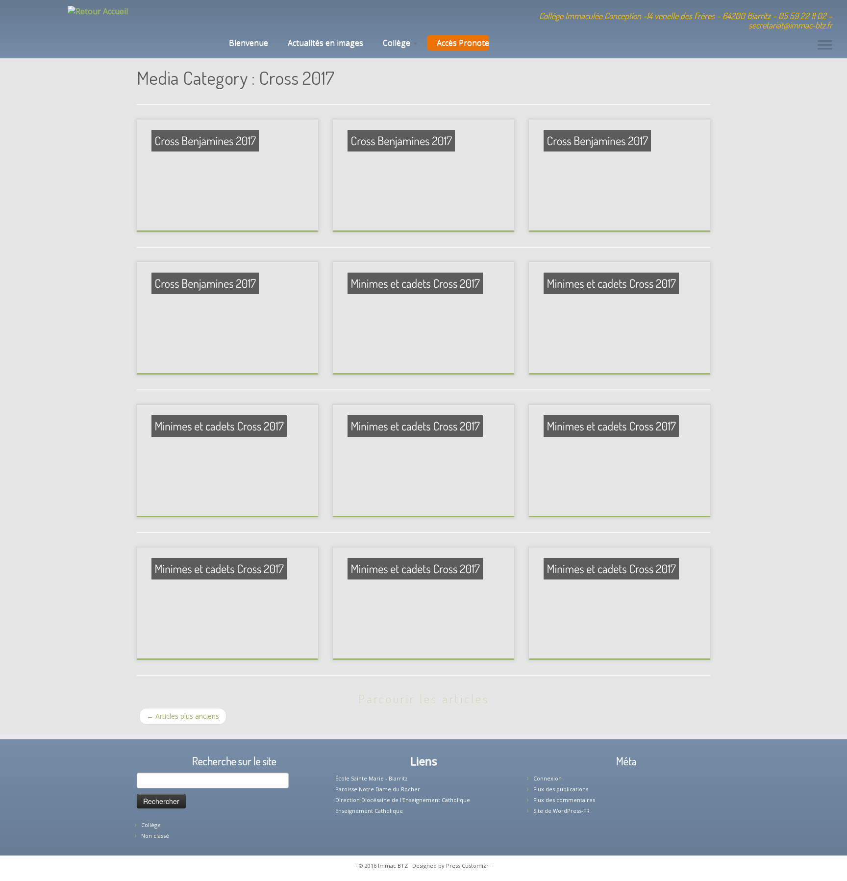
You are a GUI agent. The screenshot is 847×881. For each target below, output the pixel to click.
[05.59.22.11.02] (233, 17)
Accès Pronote (463, 42)
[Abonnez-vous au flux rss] (286, 17)
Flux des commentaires (564, 800)
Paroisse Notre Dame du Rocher (377, 789)
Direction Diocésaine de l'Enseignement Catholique (402, 800)
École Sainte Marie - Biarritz (371, 778)
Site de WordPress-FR (561, 810)
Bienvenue (247, 42)
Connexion (547, 778)
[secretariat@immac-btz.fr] (246, 17)
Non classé (155, 835)
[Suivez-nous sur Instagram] (273, 17)
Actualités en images (325, 42)
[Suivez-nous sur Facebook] (260, 17)
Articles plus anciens (183, 716)
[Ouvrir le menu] (825, 45)
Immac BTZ (393, 865)
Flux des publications (560, 789)
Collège (397, 42)
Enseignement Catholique (369, 810)
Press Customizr (467, 865)
